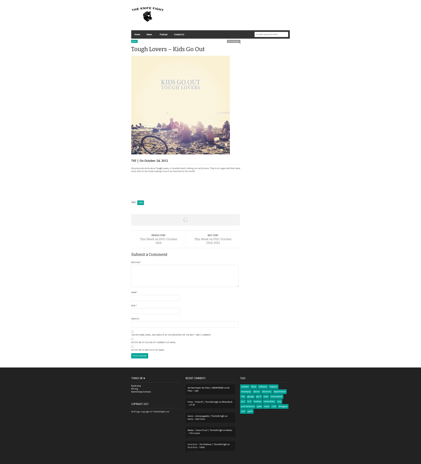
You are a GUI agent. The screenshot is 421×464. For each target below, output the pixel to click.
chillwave (263, 387)
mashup (257, 401)
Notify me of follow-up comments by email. (153, 342)
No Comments (233, 41)
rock (274, 406)
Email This (229, 220)
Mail (134, 306)
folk (243, 396)
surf (243, 411)
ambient (245, 387)
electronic (266, 392)
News (147, 35)
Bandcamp (136, 386)
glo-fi (258, 396)
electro (256, 392)
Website (135, 319)
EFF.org (134, 389)
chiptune (273, 387)
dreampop (246, 392)
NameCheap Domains (141, 392)
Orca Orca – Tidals (196, 447)
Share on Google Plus (185, 220)
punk (259, 406)
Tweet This (164, 220)
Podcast (163, 34)
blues (253, 387)
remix (266, 406)
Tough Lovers (162, 168)
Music (134, 41)
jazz (243, 401)
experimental (279, 392)
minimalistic (269, 401)
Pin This (207, 220)
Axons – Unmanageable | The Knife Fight (206, 416)
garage (250, 396)
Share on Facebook (142, 220)
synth (250, 411)
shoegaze (283, 406)
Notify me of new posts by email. (148, 350)
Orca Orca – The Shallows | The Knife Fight (207, 444)
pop (279, 401)
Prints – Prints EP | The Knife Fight (203, 402)
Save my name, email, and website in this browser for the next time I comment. (171, 335)
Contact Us (179, 34)
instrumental (276, 396)
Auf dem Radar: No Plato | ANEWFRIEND (206, 388)
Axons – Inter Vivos (196, 419)
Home (137, 34)
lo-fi (249, 401)
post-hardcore (247, 406)
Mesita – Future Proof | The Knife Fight (205, 430)
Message (136, 262)
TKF (133, 160)
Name (134, 292)
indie (140, 203)
